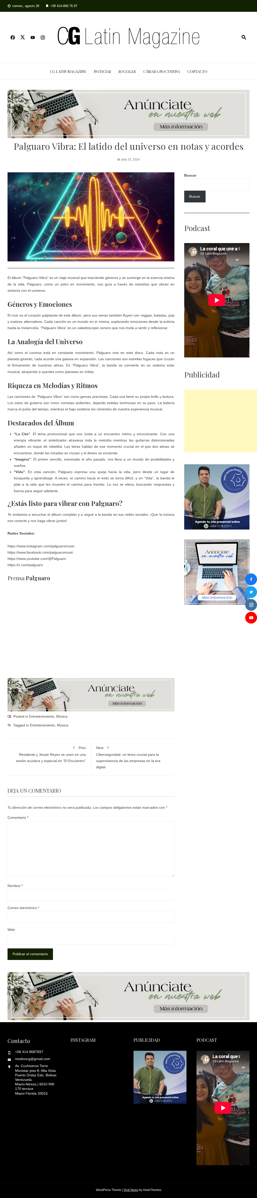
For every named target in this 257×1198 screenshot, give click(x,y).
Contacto (197, 71)
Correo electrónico (23, 908)
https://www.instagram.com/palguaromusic (41, 546)
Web (11, 930)
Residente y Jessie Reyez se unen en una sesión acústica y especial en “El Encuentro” (51, 754)
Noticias (102, 71)
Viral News (130, 1190)
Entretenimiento (41, 716)
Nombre (15, 886)
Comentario (18, 817)
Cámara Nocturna (161, 71)
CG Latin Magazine (68, 71)
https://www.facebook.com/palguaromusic (40, 552)
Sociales (127, 71)
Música (62, 716)
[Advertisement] (220, 421)
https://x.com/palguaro (25, 565)
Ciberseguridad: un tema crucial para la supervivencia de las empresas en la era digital (128, 757)
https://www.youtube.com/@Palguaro (37, 559)
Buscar (190, 175)
